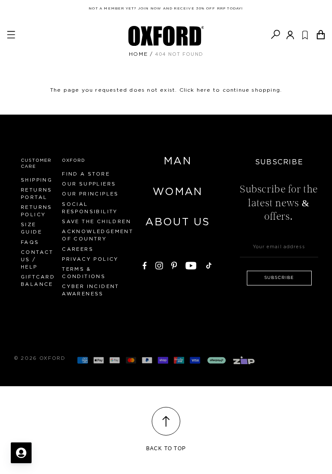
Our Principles (90, 194)
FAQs (30, 242)
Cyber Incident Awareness (90, 290)
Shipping (36, 180)
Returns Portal (36, 194)
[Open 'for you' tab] (21, 452)
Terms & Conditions (83, 273)
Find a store (86, 174)
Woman (178, 192)
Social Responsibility (90, 208)
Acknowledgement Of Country (97, 235)
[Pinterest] (174, 264)
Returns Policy (36, 211)
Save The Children (96, 221)
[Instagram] (159, 264)
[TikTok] (209, 264)
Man (178, 161)
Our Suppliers (89, 184)
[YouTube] (191, 264)
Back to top (166, 448)
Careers (77, 249)
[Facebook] (145, 264)
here (204, 90)
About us (177, 222)
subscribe (279, 277)
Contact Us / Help (37, 259)
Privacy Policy (90, 259)
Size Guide (31, 228)
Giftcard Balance (38, 281)
